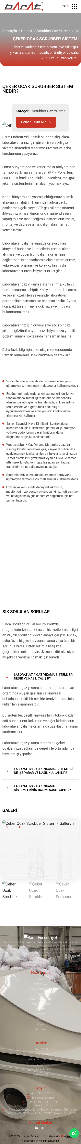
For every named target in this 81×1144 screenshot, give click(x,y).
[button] (8, 827)
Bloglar (41, 1024)
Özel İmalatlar (40, 1074)
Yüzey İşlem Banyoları (41, 1059)
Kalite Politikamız (41, 988)
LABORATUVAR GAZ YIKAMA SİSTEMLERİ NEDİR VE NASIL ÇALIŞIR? (43, 676)
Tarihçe (40, 993)
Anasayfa (9, 31)
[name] (74, 6)
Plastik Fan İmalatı (40, 1069)
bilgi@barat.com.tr (43, 1097)
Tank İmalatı (40, 1049)
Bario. (69, 1136)
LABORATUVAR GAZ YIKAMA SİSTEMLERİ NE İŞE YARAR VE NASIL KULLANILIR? (43, 771)
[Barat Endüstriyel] (23, 6)
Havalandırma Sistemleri (40, 1064)
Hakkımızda (40, 983)
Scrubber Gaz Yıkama (53, 31)
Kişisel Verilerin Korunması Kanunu (41, 1141)
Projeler (40, 1014)
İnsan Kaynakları (40, 1004)
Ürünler (26, 31)
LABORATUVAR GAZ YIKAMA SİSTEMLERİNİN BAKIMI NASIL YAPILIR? (42, 788)
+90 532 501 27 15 (42, 1093)
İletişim (40, 1029)
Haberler (40, 1019)
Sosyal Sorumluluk (40, 998)
